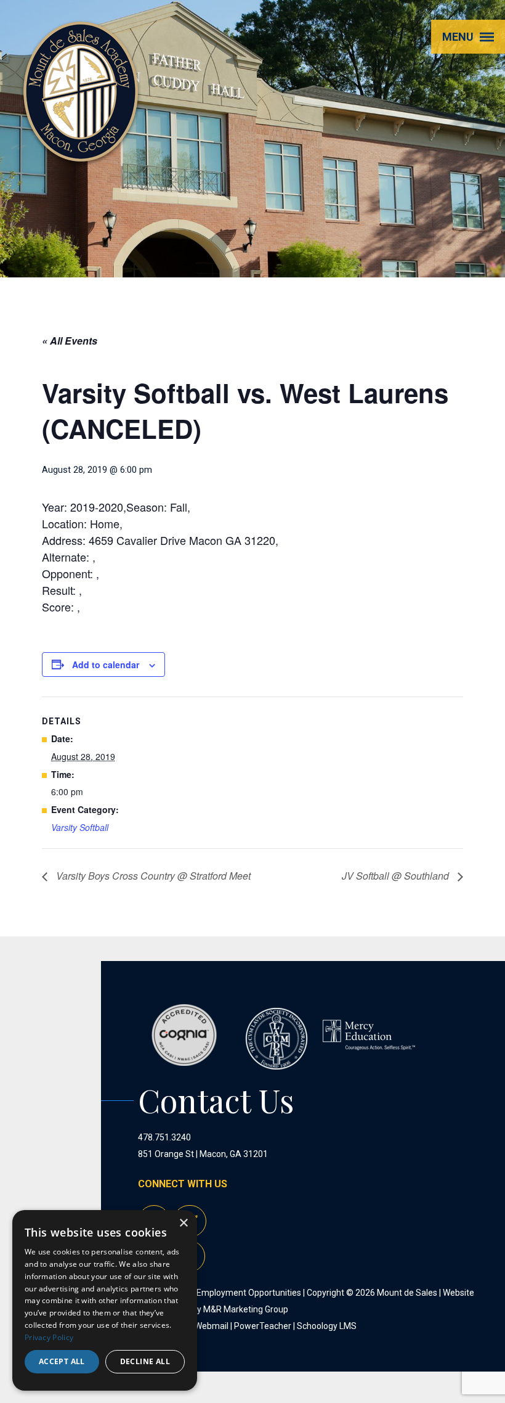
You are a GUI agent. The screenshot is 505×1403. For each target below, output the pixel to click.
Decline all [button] (145, 1361)
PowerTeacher (262, 1326)
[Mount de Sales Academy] (81, 147)
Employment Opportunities (248, 1293)
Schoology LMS (327, 1326)
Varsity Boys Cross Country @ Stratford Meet (152, 876)
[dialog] (104, 1300)
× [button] (183, 1223)
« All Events (69, 340)
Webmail (211, 1326)
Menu (458, 36)
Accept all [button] (62, 1361)
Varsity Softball (79, 827)
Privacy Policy (49, 1337)
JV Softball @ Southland (396, 876)
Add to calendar (105, 664)
